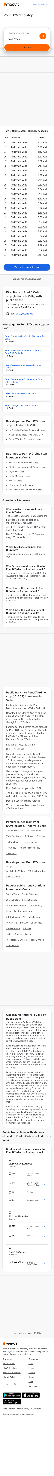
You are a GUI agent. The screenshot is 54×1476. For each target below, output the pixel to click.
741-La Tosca (13, 894)
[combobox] (27, 34)
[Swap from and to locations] (42, 36)
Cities (30, 1381)
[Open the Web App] (11, 1401)
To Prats (29, 836)
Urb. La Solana (29, 900)
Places (31, 1368)
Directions (32, 1386)
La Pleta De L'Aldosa (15, 871)
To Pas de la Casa (15, 830)
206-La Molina (13, 900)
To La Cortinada (14, 836)
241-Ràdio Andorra (23, 911)
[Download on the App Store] (30, 1395)
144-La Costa (12, 945)
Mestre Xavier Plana (16, 905)
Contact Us (36, 1409)
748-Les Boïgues (14, 934)
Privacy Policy (23, 1409)
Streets (31, 1372)
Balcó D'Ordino (13, 877)
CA (7, 1384)
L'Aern (28, 934)
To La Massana (34, 830)
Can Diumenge (13, 928)
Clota (8, 911)
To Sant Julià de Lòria (28, 848)
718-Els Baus (34, 905)
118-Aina (24, 923)
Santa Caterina (29, 894)
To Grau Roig (12, 842)
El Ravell (27, 928)
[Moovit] (11, 4)
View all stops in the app (27, 267)
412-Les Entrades (36, 871)
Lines (30, 1363)
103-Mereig (11, 923)
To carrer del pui (29, 842)
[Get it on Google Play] (11, 1395)
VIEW (43, 430)
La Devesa (36, 923)
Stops (31, 1377)
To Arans (10, 848)
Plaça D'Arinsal (37, 940)
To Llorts (40, 836)
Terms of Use (9, 1409)
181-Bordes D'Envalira (16, 940)
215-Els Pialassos (31, 917)
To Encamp (11, 853)
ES (15, 1384)
